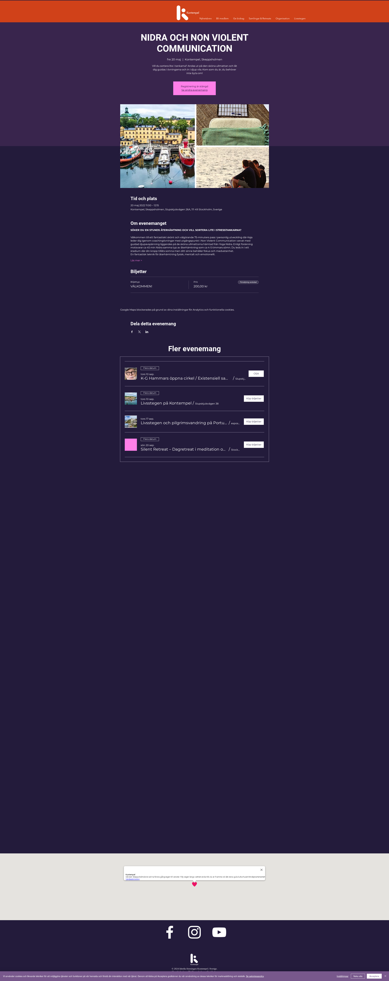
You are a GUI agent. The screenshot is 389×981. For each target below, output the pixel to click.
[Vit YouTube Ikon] (219, 932)
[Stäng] (385, 976)
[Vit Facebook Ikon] (169, 932)
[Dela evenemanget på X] (139, 332)
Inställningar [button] (342, 976)
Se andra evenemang (194, 90)
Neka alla (357, 976)
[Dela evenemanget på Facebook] (132, 332)
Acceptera (374, 976)
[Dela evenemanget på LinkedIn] (146, 332)
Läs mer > (136, 260)
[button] (186, 378)
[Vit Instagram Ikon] (194, 932)
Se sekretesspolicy (255, 976)
